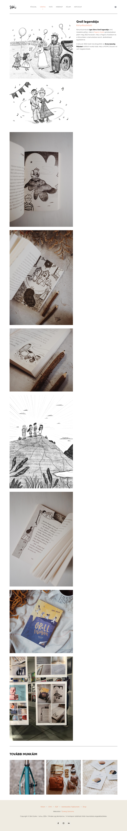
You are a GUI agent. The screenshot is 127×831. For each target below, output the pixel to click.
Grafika (43, 7)
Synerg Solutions (68, 811)
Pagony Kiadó (99, 32)
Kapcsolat (78, 7)
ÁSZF (56, 807)
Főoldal (33, 7)
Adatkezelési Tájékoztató (70, 807)
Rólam (68, 7)
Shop (84, 807)
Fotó (51, 7)
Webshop (59, 7)
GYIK (50, 807)
